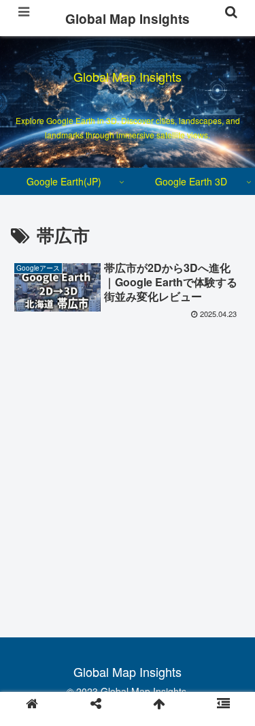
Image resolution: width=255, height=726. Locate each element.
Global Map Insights (127, 19)
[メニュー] (24, 11)
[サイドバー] (223, 703)
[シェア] (96, 703)
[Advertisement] (127, 458)
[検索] (231, 11)
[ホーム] (32, 703)
